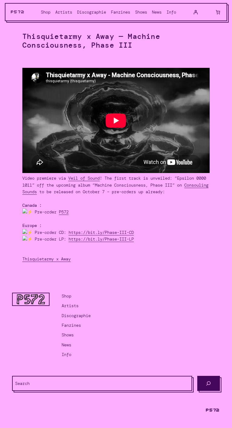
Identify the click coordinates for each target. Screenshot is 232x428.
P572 (18, 12)
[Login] (195, 12)
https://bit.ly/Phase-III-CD (101, 232)
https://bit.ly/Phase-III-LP (101, 239)
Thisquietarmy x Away (46, 259)
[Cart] (218, 12)
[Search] (208, 383)
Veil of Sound (84, 178)
